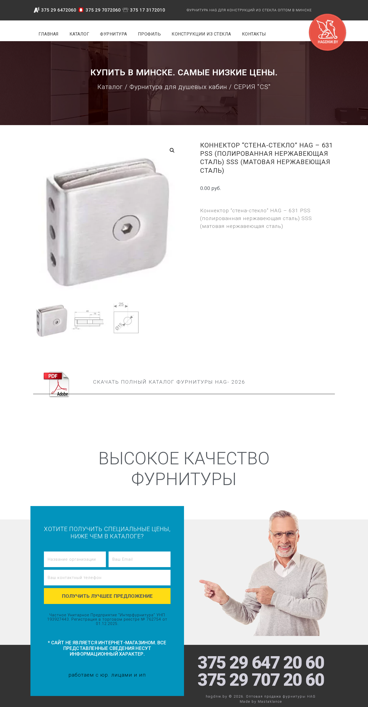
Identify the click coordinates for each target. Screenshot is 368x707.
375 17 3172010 (147, 10)
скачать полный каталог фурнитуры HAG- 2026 (169, 382)
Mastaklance (270, 701)
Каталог (110, 87)
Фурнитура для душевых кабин (178, 87)
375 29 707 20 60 (261, 680)
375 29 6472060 (58, 10)
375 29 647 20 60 (261, 663)
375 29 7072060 (103, 10)
